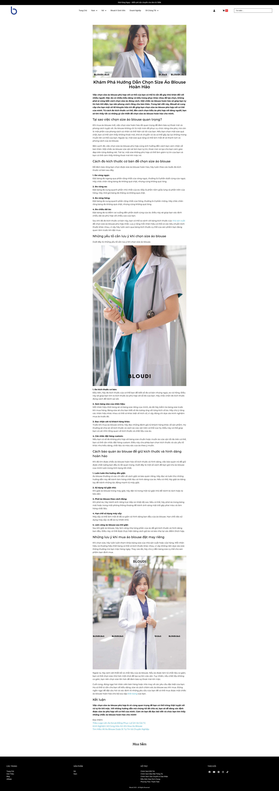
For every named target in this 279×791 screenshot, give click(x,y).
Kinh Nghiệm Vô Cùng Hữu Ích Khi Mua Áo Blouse (117, 726)
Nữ (103, 10)
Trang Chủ (83, 10)
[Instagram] (223, 772)
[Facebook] (210, 772)
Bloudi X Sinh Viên (118, 10)
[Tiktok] (227, 772)
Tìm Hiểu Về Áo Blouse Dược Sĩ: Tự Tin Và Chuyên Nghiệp (121, 729)
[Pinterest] (218, 772)
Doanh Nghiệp (135, 10)
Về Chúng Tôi (150, 10)
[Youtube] (214, 772)
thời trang (132, 694)
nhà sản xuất (178, 221)
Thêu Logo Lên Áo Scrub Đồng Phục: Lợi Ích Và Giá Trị (119, 723)
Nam (93, 10)
